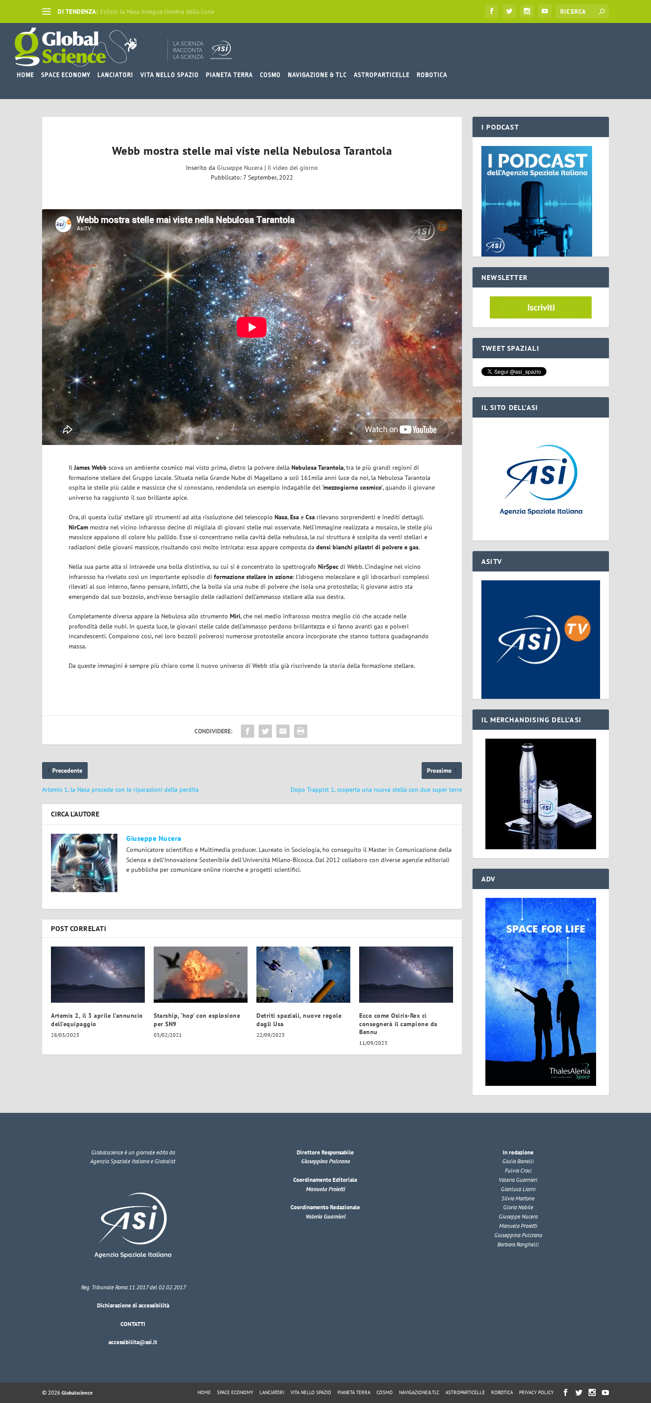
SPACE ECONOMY (65, 74)
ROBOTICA (432, 74)
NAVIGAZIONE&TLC (419, 1392)
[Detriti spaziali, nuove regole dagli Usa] (303, 975)
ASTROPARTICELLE (382, 74)
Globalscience (77, 1392)
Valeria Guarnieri (325, 1216)
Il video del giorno (292, 168)
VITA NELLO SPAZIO (169, 74)
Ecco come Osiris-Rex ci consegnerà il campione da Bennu (398, 1023)
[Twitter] (509, 11)
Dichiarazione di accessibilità (133, 1305)
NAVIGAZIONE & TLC (317, 74)
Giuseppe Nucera (240, 168)
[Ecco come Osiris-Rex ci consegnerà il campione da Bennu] (406, 975)
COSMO (270, 74)
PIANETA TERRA (229, 74)
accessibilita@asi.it (132, 1342)
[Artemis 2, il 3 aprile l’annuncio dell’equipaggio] (98, 975)
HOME (25, 74)
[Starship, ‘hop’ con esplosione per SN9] (201, 975)
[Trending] (46, 11)
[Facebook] (491, 11)
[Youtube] (544, 11)
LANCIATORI (115, 74)
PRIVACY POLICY (536, 1392)
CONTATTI (132, 1324)
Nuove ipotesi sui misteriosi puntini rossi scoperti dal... (175, 11)
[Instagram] (527, 11)
